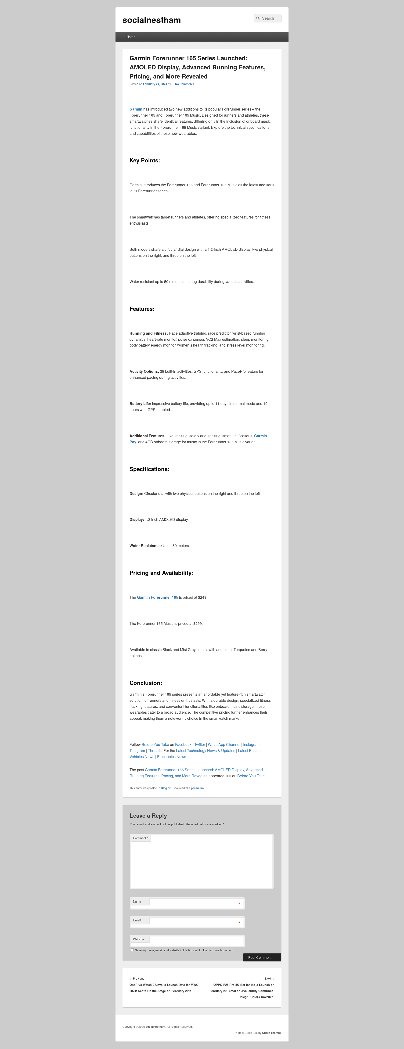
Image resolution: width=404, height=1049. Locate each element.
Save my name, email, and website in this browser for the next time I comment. (184, 950)
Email (137, 920)
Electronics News (171, 756)
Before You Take (251, 775)
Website (138, 939)
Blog (164, 788)
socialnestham (152, 19)
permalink (197, 788)
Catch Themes (271, 1033)
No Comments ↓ (186, 84)
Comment (140, 838)
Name (137, 901)
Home (130, 36)
